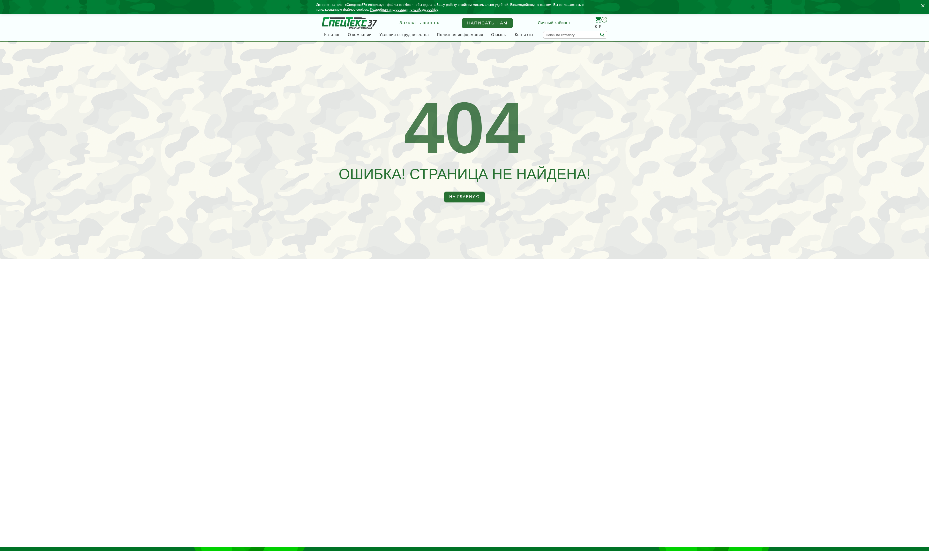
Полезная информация (460, 35)
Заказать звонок (419, 22)
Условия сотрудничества (404, 35)
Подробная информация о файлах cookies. (404, 9)
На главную (464, 197)
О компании (360, 35)
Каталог (332, 35)
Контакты (524, 35)
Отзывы (499, 35)
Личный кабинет (554, 22)
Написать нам (487, 23)
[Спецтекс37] (349, 23)
